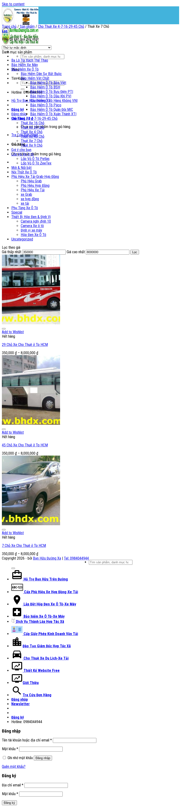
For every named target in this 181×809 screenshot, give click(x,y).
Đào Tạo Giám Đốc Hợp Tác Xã (47, 646)
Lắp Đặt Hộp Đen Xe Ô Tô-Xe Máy (49, 604)
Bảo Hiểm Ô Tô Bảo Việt (48, 82)
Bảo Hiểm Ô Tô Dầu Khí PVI (50, 96)
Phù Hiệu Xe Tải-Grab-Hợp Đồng (35, 176)
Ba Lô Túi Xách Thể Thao (29, 60)
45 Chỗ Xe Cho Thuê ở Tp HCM (25, 445)
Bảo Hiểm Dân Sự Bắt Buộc (41, 74)
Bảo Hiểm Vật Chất (35, 78)
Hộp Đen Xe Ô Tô (33, 234)
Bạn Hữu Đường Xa (47, 558)
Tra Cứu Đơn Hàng (37, 695)
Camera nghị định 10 (36, 221)
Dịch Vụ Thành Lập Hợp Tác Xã (39, 621)
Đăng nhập (43, 758)
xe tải (25, 203)
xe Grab (26, 194)
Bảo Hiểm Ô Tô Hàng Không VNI (54, 100)
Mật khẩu (10, 749)
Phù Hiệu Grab (31, 181)
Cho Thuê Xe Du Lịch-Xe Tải (46, 658)
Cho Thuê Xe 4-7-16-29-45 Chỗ (61, 26)
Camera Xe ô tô (32, 226)
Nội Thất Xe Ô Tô (24, 172)
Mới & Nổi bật (21, 167)
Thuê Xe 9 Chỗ (31, 145)
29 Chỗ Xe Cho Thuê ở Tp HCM (25, 344)
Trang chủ (9, 26)
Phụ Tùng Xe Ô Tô (24, 208)
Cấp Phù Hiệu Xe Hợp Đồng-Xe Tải (50, 592)
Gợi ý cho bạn (21, 150)
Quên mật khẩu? (13, 766)
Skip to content (13, 4)
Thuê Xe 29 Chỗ (32, 127)
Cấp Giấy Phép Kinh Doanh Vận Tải (50, 634)
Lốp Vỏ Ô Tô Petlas (35, 158)
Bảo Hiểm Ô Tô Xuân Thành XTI (53, 114)
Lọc (134, 252)
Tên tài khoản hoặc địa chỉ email (27, 740)
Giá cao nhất (76, 252)
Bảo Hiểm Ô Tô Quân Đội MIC (51, 109)
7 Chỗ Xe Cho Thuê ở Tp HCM (24, 545)
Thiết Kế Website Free (41, 670)
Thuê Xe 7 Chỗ (31, 141)
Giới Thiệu (31, 683)
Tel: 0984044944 (76, 558)
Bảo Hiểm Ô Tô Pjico (45, 105)
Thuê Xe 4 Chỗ (31, 132)
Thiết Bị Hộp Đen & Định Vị (31, 217)
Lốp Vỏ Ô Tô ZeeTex (36, 163)
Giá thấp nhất (11, 252)
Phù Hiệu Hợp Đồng (35, 185)
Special (16, 212)
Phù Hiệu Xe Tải (33, 190)
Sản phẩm (27, 26)
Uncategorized (22, 239)
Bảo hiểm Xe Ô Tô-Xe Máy (44, 616)
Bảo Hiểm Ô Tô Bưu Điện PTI (51, 91)
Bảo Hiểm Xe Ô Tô (25, 69)
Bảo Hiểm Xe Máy (24, 65)
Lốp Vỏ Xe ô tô (22, 154)
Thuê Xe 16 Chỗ (32, 123)
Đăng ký (9, 803)
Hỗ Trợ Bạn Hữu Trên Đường (45, 579)
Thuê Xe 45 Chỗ (32, 136)
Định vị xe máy (31, 230)
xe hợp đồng (30, 199)
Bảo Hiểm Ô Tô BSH (45, 87)
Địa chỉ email (12, 785)
